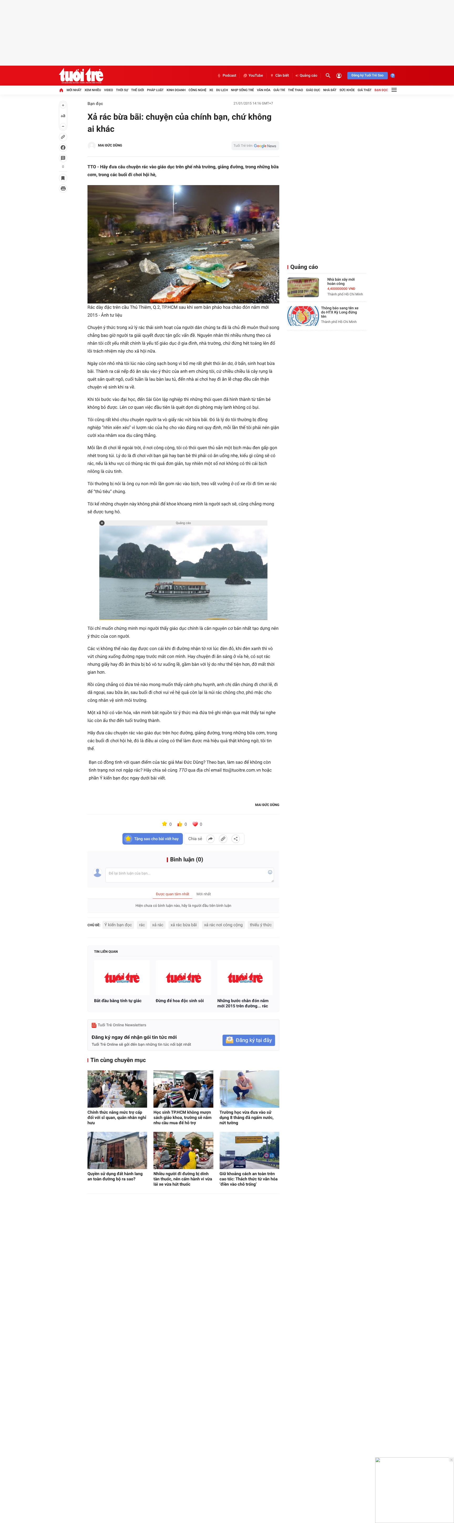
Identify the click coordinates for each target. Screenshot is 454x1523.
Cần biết (282, 76)
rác (142, 924)
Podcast (229, 76)
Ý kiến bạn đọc (118, 924)
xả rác (157, 924)
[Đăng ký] (249, 1040)
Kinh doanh (176, 90)
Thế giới (137, 90)
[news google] (255, 145)
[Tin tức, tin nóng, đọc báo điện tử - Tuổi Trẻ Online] (81, 75)
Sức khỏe (347, 90)
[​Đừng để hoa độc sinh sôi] (183, 977)
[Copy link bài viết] (223, 839)
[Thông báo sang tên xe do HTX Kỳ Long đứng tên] (303, 316)
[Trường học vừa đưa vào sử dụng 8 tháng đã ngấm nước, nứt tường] (249, 1089)
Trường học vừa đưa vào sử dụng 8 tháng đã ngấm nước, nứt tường (247, 1117)
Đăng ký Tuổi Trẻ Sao (368, 75)
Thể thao (295, 90)
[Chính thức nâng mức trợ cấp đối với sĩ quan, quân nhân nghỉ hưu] (117, 1089)
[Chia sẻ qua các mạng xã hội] (235, 839)
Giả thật (365, 90)
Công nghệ (198, 90)
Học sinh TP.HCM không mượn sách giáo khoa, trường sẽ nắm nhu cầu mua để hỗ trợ (182, 1117)
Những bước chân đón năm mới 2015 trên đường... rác (243, 1003)
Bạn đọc (381, 90)
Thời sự (122, 90)
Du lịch (222, 90)
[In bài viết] (63, 188)
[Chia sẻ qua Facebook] (210, 839)
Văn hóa (264, 90)
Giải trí (279, 90)
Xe (211, 90)
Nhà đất (330, 90)
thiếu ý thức (261, 924)
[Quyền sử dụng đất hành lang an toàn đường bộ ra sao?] (117, 1150)
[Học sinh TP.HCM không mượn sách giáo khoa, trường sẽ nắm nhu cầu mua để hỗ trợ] (183, 1089)
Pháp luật (155, 90)
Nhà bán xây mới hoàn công (341, 282)
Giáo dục (313, 90)
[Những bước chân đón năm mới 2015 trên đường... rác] (245, 977)
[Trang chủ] (61, 90)
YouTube (256, 76)
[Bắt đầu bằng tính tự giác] (121, 977)
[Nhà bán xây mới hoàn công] (303, 287)
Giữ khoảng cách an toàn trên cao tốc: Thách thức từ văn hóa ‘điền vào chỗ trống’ (249, 1179)
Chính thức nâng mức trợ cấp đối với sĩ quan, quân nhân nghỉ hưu (116, 1117)
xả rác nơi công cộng (223, 924)
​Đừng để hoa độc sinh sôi (180, 1000)
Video (108, 90)
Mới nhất (73, 90)
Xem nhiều (93, 90)
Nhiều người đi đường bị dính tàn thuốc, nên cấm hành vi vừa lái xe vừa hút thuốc (182, 1179)
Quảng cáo (308, 76)
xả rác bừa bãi (184, 924)
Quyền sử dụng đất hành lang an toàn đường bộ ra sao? (115, 1176)
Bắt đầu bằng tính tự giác (118, 1000)
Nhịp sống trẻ (242, 90)
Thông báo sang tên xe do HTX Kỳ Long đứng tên (339, 312)
